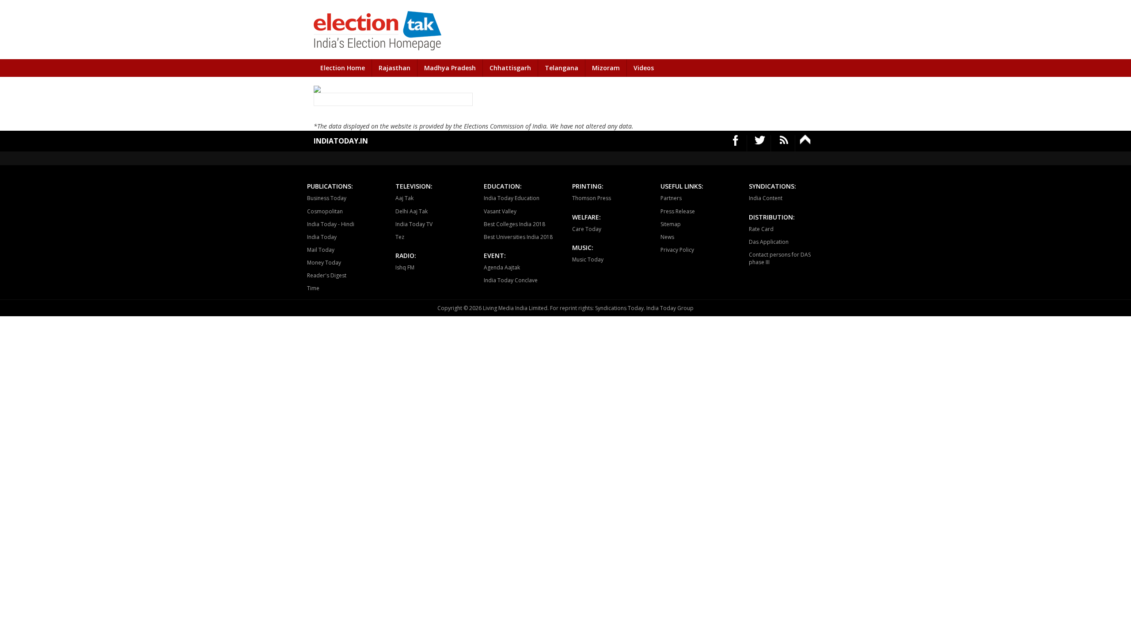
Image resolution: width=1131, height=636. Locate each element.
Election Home (342, 68)
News (667, 237)
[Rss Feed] (784, 143)
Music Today (587, 259)
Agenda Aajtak (502, 267)
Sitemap (670, 224)
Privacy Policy (677, 250)
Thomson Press (591, 198)
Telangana (561, 68)
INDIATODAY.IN (341, 141)
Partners (671, 198)
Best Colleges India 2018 (514, 224)
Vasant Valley (500, 211)
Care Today (586, 229)
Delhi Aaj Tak (411, 211)
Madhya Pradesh (450, 68)
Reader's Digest (326, 275)
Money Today (324, 262)
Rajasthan (394, 68)
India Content (765, 198)
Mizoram (606, 68)
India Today (322, 237)
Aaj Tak (404, 198)
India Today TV (414, 224)
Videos (644, 68)
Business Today (326, 198)
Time (313, 288)
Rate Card (761, 229)
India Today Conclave (511, 280)
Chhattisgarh (510, 68)
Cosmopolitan (325, 211)
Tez (399, 237)
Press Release (677, 211)
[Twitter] (760, 143)
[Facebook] (736, 143)
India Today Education (511, 198)
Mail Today (320, 250)
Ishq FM (404, 267)
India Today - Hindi (330, 224)
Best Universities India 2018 (518, 237)
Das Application (769, 242)
